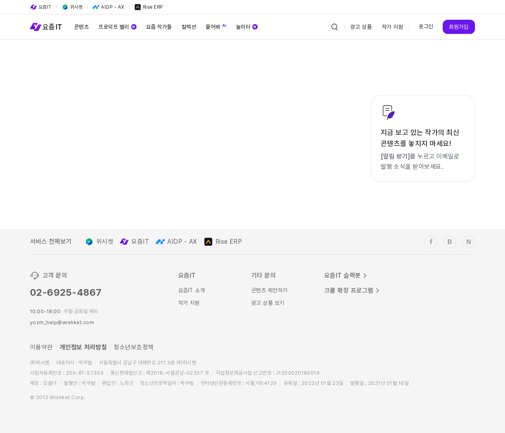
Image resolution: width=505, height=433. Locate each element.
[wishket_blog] (449, 241)
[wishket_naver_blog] (468, 241)
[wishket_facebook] (431, 241)
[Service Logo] (46, 27)
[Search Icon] (334, 27)
